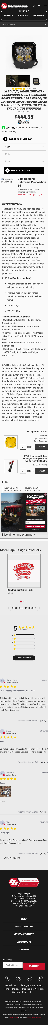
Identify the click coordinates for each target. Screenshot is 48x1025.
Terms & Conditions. (35, 529)
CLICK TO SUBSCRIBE (35, 526)
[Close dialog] (45, 494)
